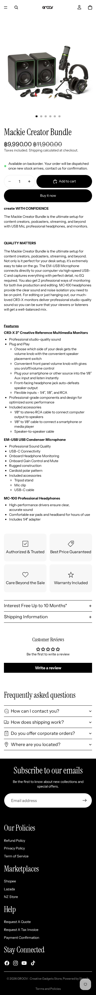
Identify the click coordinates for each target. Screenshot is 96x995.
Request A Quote (17, 922)
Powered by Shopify (76, 978)
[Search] (16, 7)
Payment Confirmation (21, 937)
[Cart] (90, 7)
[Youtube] (24, 963)
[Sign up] (85, 800)
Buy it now (48, 195)
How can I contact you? (35, 711)
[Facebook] (7, 963)
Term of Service (16, 856)
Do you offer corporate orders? (43, 733)
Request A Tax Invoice (21, 929)
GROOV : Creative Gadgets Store (39, 978)
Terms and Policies (48, 989)
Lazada (9, 889)
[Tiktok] (33, 963)
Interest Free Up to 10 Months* (35, 605)
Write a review (48, 667)
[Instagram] (15, 963)
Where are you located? (35, 744)
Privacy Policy (14, 848)
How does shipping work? (37, 722)
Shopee (10, 881)
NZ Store (11, 897)
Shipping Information (26, 617)
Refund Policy (14, 840)
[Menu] (5, 7)
